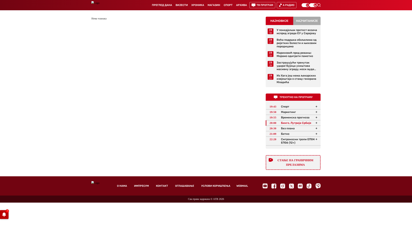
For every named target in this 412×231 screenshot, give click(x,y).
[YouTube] (265, 186)
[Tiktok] (309, 186)
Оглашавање (184, 185)
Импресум (141, 185)
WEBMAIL (242, 185)
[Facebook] (273, 186)
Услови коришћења (215, 185)
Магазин (214, 5)
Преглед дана (162, 5)
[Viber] (318, 186)
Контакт (162, 185)
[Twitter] (291, 186)
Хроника (197, 5)
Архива (241, 5)
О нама (122, 185)
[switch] (305, 5)
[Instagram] (282, 186)
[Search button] (319, 5)
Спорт (228, 5)
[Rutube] (300, 186)
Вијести (182, 5)
